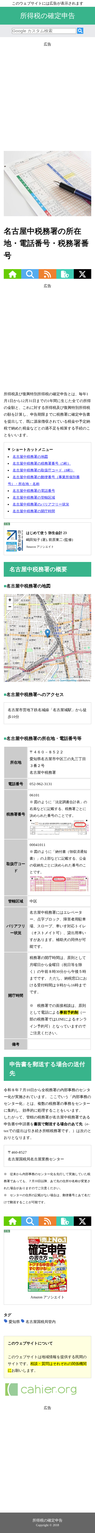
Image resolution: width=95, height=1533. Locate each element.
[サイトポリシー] (65, 277)
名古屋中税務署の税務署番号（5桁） (42, 463)
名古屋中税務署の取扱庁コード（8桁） (43, 470)
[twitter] (82, 277)
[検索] (80, 31)
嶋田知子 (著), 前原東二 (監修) (49, 539)
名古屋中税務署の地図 (30, 456)
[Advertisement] (47, 95)
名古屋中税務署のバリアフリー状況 (41, 504)
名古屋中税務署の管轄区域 (34, 497)
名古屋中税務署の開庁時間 (34, 511)
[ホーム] (13, 277)
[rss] (47, 277)
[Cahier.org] (41, 1395)
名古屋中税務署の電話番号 (34, 491)
